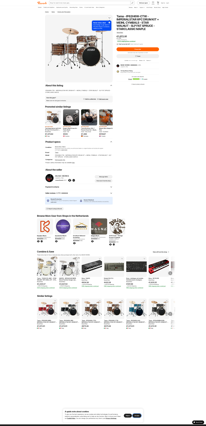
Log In (167, 3)
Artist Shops (149, 7)
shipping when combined (126, 41)
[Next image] (77, 117)
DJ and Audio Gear (89, 7)
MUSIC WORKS (125, 65)
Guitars (40, 7)
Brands (131, 7)
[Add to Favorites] (109, 18)
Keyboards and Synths (62, 7)
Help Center (165, 7)
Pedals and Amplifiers (49, 7)
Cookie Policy (71, 418)
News (135, 7)
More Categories (100, 7)
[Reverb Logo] (42, 3)
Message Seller (103, 176)
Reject (128, 415)
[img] (133, 65)
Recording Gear (74, 7)
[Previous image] (65, 117)
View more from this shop (103, 180)
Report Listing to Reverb (138, 84)
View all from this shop (160, 252)
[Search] (132, 3)
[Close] (109, 22)
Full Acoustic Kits (60, 160)
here (73, 162)
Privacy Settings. (111, 418)
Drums (81, 7)
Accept (137, 415)
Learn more (64, 150)
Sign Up (163, 3)
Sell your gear (143, 3)
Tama (56, 152)
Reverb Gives (157, 7)
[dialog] (103, 416)
